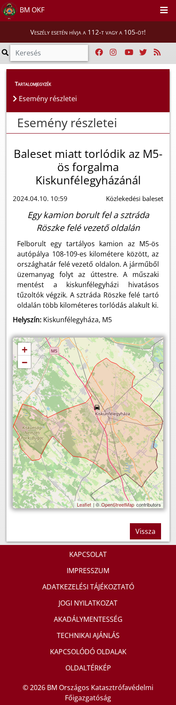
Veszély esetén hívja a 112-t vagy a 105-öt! (88, 32)
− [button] (24, 362)
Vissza (145, 531)
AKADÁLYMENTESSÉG (88, 619)
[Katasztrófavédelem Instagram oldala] (113, 52)
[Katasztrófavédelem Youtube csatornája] (129, 52)
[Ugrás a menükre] (131, 9)
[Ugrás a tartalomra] (141, 9)
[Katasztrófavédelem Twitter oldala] (143, 52)
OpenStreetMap (117, 504)
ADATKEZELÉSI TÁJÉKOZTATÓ (88, 586)
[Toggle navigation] (164, 10)
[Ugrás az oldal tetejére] (13, 123)
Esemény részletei (67, 122)
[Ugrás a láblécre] (150, 9)
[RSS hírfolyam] (157, 52)
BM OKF (31, 10)
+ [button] (24, 349)
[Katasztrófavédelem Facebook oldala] (99, 52)
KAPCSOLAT (88, 554)
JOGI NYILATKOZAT (88, 603)
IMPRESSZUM (88, 570)
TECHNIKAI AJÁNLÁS (88, 635)
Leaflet (84, 504)
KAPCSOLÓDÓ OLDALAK (88, 651)
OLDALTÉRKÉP (88, 668)
